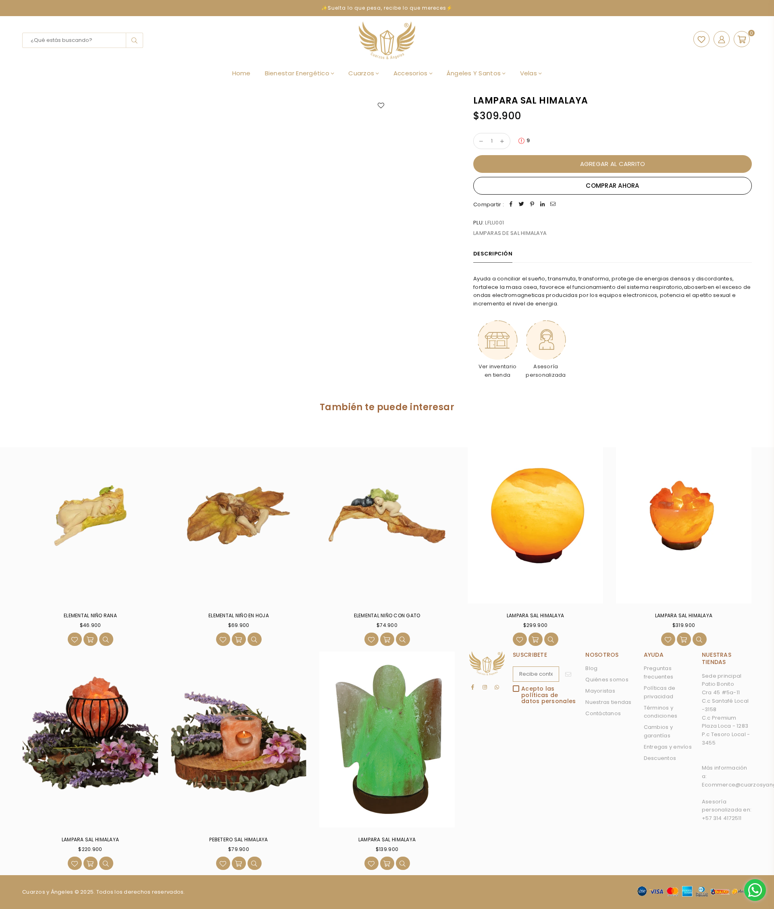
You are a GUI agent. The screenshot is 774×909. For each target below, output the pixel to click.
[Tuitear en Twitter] (521, 205)
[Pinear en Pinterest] (532, 205)
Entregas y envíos (668, 747)
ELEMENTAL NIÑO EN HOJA (238, 615)
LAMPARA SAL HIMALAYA (535, 615)
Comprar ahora (612, 185)
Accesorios (411, 73)
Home (241, 73)
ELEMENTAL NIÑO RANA (90, 615)
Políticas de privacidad (660, 692)
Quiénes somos (606, 679)
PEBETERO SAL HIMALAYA (238, 839)
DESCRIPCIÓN (492, 253)
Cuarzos (362, 73)
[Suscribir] (568, 674)
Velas (529, 73)
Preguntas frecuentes (659, 672)
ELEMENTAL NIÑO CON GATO (387, 615)
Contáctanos (603, 713)
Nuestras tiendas (608, 702)
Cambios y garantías (658, 731)
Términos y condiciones (661, 712)
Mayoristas (600, 691)
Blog (591, 668)
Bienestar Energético (298, 73)
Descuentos (660, 758)
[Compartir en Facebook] (511, 205)
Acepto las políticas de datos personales (548, 695)
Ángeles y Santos (474, 73)
